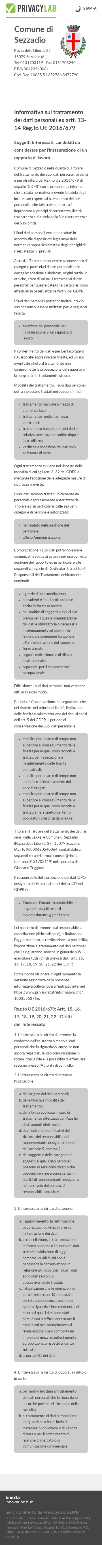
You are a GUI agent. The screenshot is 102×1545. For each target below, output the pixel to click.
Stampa (89, 8)
